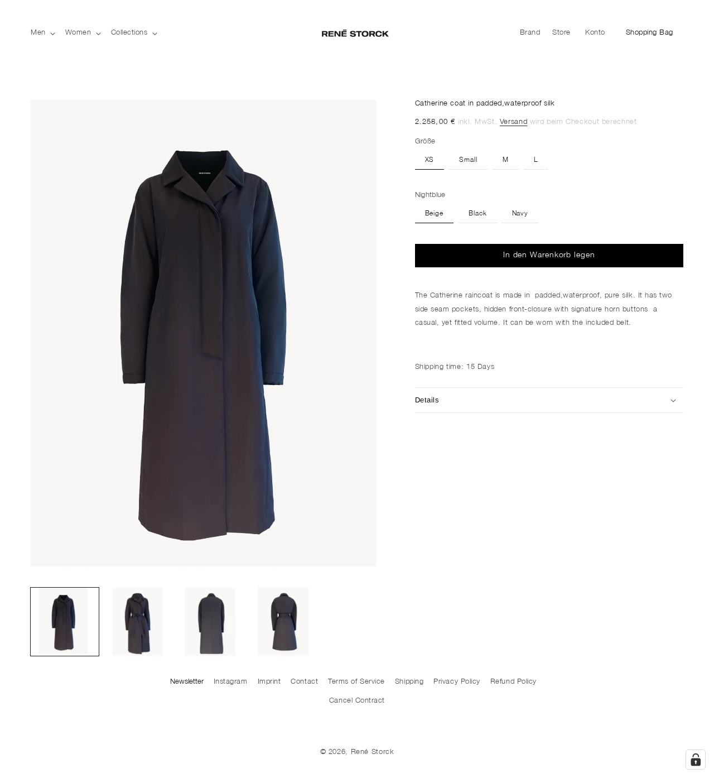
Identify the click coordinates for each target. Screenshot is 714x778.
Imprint (269, 682)
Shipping (409, 682)
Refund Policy (513, 682)
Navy (520, 214)
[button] (42, 33)
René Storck (372, 752)
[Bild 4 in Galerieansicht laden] (283, 622)
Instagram (231, 682)
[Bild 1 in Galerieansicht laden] (65, 622)
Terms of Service (356, 682)
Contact (304, 682)
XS (430, 160)
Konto (598, 35)
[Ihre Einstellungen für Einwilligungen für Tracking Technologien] (695, 759)
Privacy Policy (456, 682)
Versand (513, 122)
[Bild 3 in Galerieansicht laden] (210, 622)
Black (478, 214)
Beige (434, 214)
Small (468, 160)
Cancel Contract (357, 701)
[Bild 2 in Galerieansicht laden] (138, 622)
